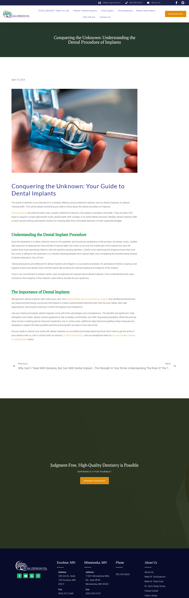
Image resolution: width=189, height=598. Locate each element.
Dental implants (19, 213)
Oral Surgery (107, 10)
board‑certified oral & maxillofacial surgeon (87, 299)
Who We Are (89, 17)
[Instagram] (38, 575)
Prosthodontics (125, 10)
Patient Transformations (85, 10)
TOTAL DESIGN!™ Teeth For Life (53, 10)
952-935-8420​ (123, 574)
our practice (117, 335)
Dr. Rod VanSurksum (73, 335)
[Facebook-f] (19, 575)
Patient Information (145, 10)
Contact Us (105, 17)
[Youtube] (25, 575)
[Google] (31, 575)
